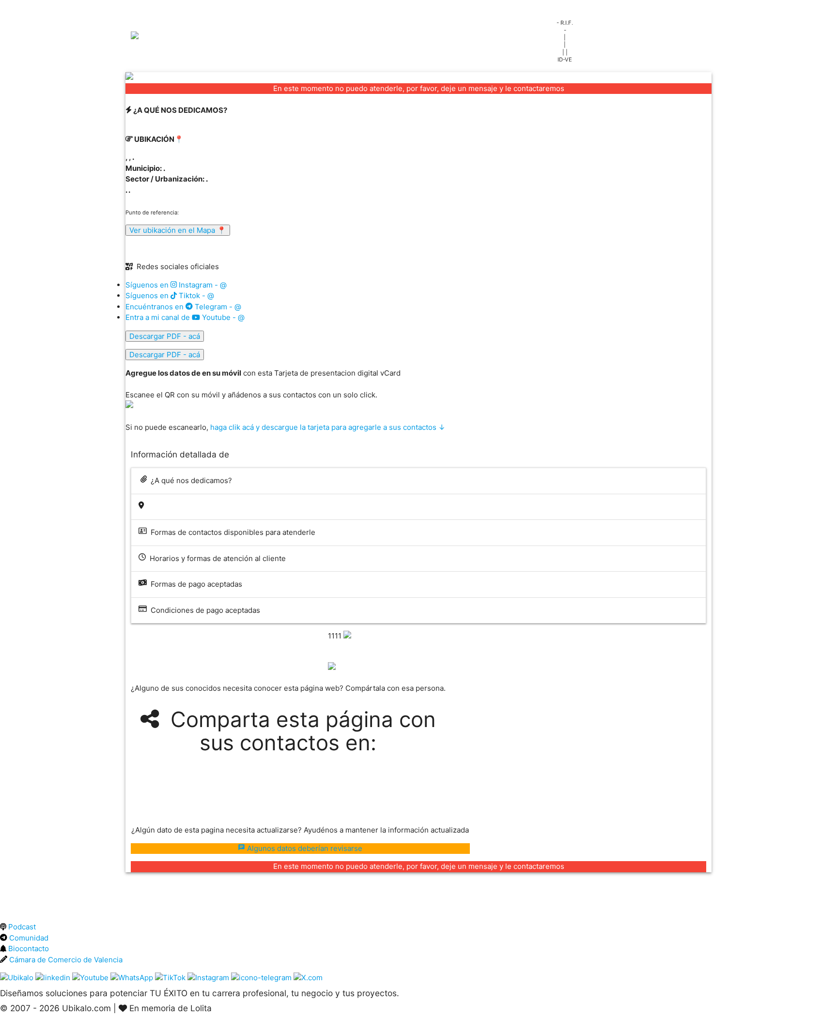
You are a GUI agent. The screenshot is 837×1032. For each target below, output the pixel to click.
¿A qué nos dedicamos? (189, 480)
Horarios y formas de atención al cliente (216, 558)
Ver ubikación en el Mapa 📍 (177, 230)
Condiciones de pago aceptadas (203, 610)
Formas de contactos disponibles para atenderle (231, 532)
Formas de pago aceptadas (194, 584)
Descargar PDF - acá (164, 336)
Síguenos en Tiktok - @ (169, 295)
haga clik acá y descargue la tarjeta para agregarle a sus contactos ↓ (327, 427)
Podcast (21, 926)
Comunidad (27, 937)
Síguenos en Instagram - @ (176, 284)
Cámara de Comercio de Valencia (65, 959)
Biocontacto (27, 948)
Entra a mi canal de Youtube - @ (185, 317)
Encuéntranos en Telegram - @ (183, 306)
